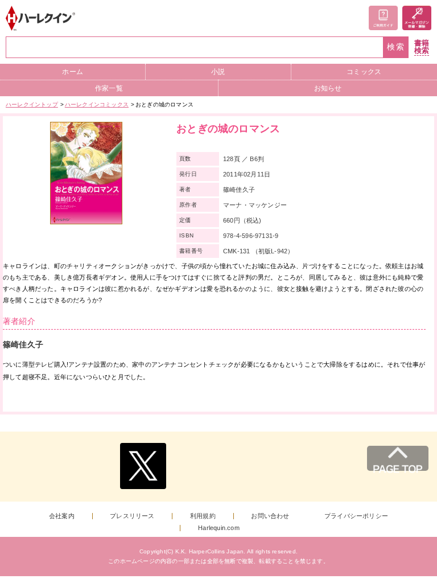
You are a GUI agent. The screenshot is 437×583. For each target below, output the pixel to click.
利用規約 (203, 516)
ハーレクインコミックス (97, 104)
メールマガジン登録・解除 (416, 18)
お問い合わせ (270, 516)
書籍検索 (421, 47)
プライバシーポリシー (356, 516)
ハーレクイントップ (32, 104)
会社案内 (62, 516)
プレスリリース (132, 516)
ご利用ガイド (383, 18)
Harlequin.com (219, 528)
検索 (396, 47)
